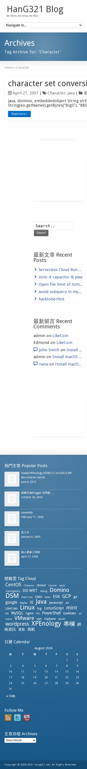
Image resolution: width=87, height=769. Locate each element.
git (75, 597)
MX (7, 613)
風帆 (31, 629)
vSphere (50, 619)
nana (43, 364)
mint (71, 608)
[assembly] (11, 518)
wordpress (17, 624)
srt (80, 613)
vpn (39, 619)
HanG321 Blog (35, 9)
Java (71, 93)
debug (43, 591)
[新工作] (11, 538)
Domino (59, 590)
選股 (21, 629)
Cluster (52, 585)
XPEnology (46, 623)
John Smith (49, 350)
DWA (38, 597)
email (47, 597)
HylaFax (23, 602)
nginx (29, 613)
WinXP (61, 619)
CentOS (13, 584)
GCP (66, 596)
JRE (67, 602)
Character (57, 93)
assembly (27, 512)
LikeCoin (60, 335)
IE (31, 602)
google (11, 602)
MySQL (17, 613)
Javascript (56, 603)
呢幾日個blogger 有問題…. (37, 492)
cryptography (12, 591)
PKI (37, 613)
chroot (41, 585)
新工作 (25, 532)
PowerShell (51, 613)
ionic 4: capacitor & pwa (60, 277)
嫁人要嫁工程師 (30, 552)
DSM (12, 595)
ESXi (56, 596)
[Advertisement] (58, 179)
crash (62, 585)
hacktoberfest (51, 299)
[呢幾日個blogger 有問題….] (11, 498)
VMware (24, 618)
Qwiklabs (69, 613)
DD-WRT (30, 590)
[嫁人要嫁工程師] (11, 558)
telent (8, 619)
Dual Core (27, 597)
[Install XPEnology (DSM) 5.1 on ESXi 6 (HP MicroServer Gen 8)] (11, 479)
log (39, 608)
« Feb (9, 696)
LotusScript (54, 608)
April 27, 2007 (25, 93)
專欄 (69, 624)
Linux (27, 607)
